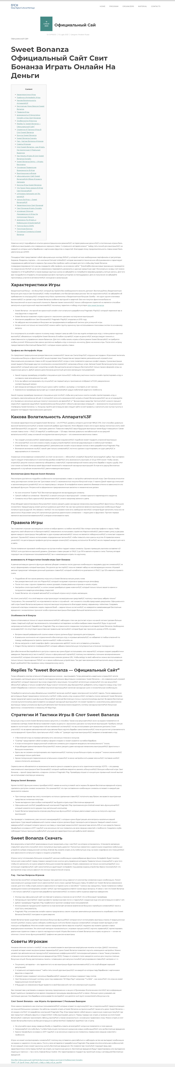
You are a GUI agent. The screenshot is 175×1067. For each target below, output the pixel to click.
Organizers (128, 6)
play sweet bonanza (96, 305)
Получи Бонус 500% (25, 226)
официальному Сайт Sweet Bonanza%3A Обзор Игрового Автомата (29, 179)
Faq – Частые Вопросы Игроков (30, 141)
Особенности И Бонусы (27, 121)
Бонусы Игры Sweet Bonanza (29, 185)
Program (113, 6)
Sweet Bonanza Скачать (27, 138)
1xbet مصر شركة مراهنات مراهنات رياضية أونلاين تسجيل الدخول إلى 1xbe (36, 1062)
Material (142, 6)
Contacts (155, 6)
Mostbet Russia (83, 35)
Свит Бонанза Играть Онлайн (29, 208)
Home (102, 6)
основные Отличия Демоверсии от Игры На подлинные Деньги (27, 214)
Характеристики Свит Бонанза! (30, 205)
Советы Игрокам (24, 144)
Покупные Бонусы (25, 229)
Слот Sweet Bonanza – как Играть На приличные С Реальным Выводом (31, 150)
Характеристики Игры (26, 95)
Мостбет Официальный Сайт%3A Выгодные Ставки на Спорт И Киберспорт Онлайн (47, 1060)
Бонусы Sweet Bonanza (26, 135)
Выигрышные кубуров (26, 173)
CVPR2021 (52, 35)
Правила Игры (23, 112)
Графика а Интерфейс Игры (28, 98)
